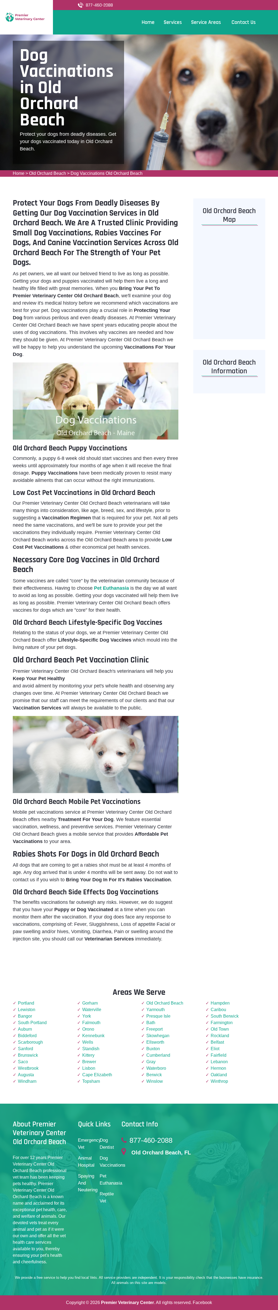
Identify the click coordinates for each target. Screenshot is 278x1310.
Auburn (25, 1029)
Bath (150, 1022)
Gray (151, 1061)
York (86, 1016)
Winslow (154, 1081)
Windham (27, 1081)
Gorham (90, 1003)
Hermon (218, 1068)
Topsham (91, 1081)
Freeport (154, 1029)
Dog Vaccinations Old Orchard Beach (107, 173)
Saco (23, 1061)
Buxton (153, 1048)
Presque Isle (158, 1016)
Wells (87, 1042)
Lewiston (26, 1009)
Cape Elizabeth (97, 1074)
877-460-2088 (99, 5)
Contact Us (244, 22)
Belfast (217, 1042)
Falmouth (91, 1022)
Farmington (222, 1022)
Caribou (218, 1009)
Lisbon (88, 1068)
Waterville (91, 1009)
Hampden (220, 1003)
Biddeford (27, 1035)
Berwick (154, 1074)
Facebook (202, 1302)
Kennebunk (93, 1035)
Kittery (88, 1055)
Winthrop (219, 1081)
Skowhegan (157, 1035)
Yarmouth (155, 1009)
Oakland (219, 1074)
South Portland (32, 1022)
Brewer (89, 1061)
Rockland (220, 1035)
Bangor (25, 1016)
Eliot (215, 1048)
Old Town (220, 1029)
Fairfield (218, 1055)
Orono (88, 1029)
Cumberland (158, 1055)
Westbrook (28, 1068)
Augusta (26, 1074)
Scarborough (30, 1042)
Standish (90, 1048)
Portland (26, 1003)
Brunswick (28, 1055)
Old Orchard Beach (47, 173)
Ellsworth (155, 1042)
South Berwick (225, 1016)
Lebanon (219, 1061)
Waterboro (156, 1068)
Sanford (25, 1048)
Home (18, 173)
